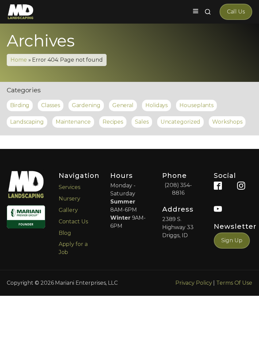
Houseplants (196, 105)
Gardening (86, 105)
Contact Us (73, 221)
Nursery (69, 198)
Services (69, 187)
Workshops (227, 122)
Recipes (113, 122)
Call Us (236, 11)
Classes (50, 105)
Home (18, 60)
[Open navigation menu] (195, 11)
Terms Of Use (234, 283)
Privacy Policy (193, 283)
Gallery (68, 210)
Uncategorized (181, 122)
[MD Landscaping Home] (20, 12)
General (123, 105)
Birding (19, 105)
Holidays (156, 105)
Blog (65, 233)
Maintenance (73, 122)
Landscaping (27, 122)
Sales (142, 122)
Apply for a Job (73, 248)
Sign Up (231, 240)
